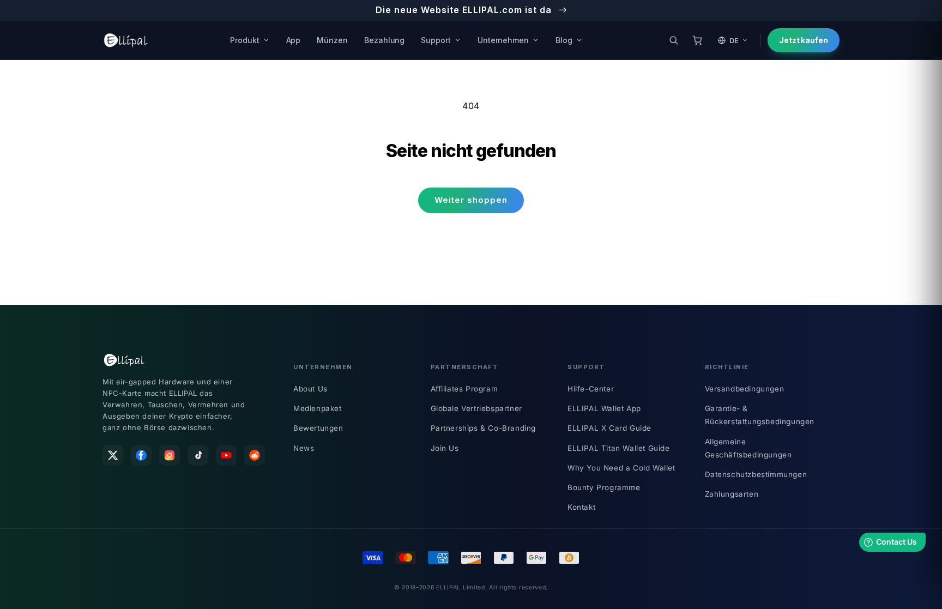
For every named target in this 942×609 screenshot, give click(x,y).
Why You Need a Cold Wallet (621, 467)
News (303, 448)
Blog (563, 40)
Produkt (244, 40)
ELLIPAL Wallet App (604, 408)
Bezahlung (384, 40)
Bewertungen (318, 428)
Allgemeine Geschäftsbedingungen (748, 448)
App (293, 40)
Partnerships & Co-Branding (483, 428)
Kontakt (581, 507)
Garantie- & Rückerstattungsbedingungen (760, 415)
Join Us (445, 448)
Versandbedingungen (744, 388)
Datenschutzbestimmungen (756, 474)
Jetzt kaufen (803, 40)
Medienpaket (317, 408)
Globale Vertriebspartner (476, 408)
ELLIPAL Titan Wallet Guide (618, 448)
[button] (673, 40)
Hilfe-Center (590, 388)
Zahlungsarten (732, 494)
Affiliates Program (464, 388)
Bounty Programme (604, 487)
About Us (310, 388)
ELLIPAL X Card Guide (609, 428)
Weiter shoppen (471, 200)
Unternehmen (503, 40)
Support (436, 40)
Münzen (332, 40)
